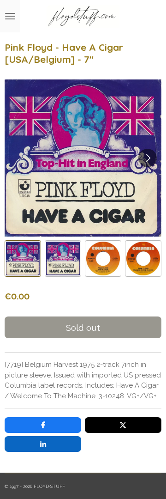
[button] (23, 258)
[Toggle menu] (10, 16)
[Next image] (147, 158)
